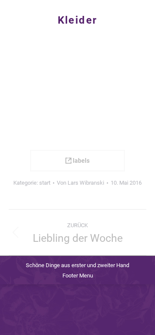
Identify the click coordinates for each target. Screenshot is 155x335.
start (44, 183)
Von (80, 183)
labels (80, 160)
